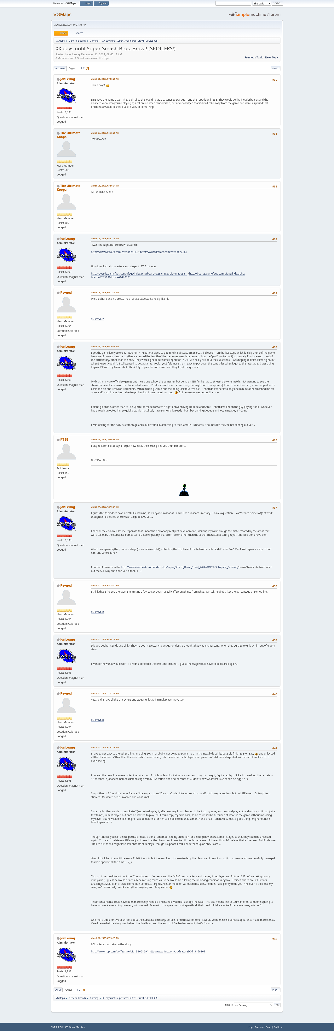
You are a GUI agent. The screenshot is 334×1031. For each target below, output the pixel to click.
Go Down (60, 68)
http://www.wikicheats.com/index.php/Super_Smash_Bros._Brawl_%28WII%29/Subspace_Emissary (179, 567)
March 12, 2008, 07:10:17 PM (105, 938)
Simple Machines (77, 1027)
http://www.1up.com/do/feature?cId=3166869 (119, 951)
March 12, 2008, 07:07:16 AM (105, 747)
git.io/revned (97, 319)
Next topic (272, 57)
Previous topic (254, 57)
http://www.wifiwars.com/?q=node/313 (114, 252)
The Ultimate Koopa (68, 135)
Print (275, 68)
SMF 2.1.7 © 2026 (59, 1027)
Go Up (58, 989)
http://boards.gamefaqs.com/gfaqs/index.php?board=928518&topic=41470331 (139, 273)
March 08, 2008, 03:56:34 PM (105, 185)
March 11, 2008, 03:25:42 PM (105, 585)
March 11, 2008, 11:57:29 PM (105, 693)
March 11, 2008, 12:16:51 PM (105, 506)
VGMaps (62, 14)
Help (250, 1027)
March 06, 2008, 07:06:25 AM (105, 78)
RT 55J (64, 439)
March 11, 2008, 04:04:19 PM (105, 639)
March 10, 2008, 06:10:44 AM (105, 346)
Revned (66, 292)
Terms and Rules (263, 1027)
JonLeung (67, 79)
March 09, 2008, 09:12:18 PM (105, 292)
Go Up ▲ (278, 1027)
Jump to (229, 1004)
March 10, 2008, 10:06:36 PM (105, 439)
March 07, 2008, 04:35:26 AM (105, 132)
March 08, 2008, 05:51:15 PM (105, 238)
